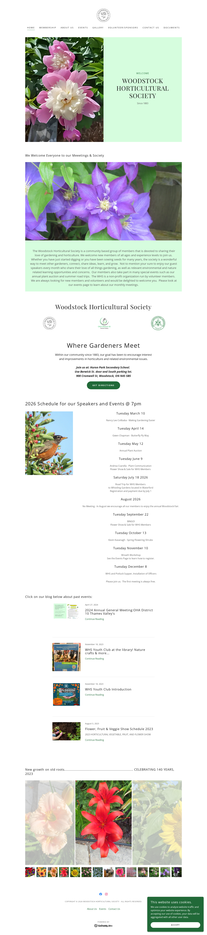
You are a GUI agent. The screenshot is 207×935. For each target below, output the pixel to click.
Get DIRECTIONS (103, 385)
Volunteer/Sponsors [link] (123, 27)
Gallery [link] (98, 27)
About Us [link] (67, 27)
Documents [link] (172, 27)
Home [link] (31, 27)
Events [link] (83, 27)
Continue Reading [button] (94, 619)
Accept (175, 925)
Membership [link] (47, 27)
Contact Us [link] (151, 27)
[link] (103, 14)
